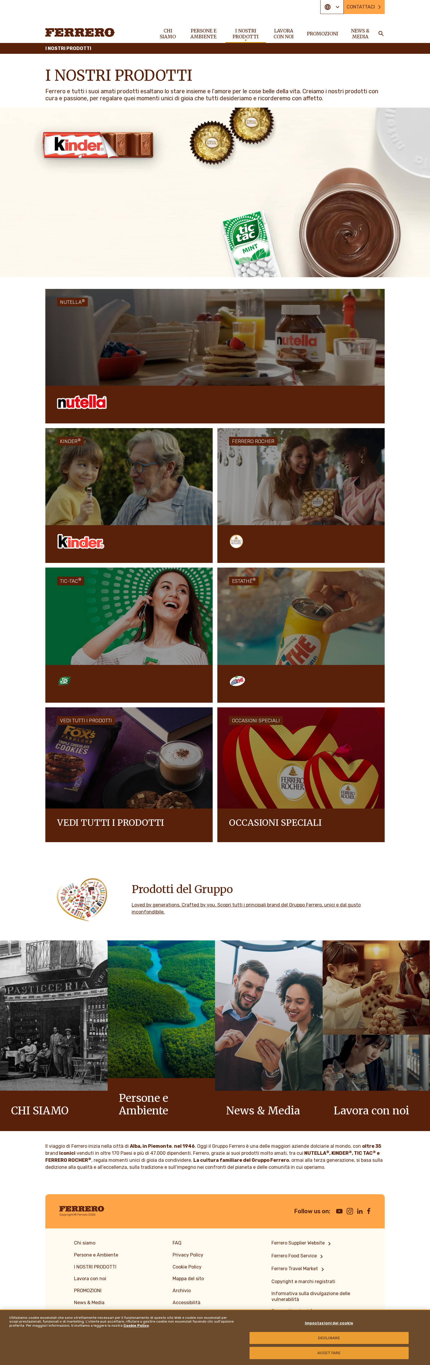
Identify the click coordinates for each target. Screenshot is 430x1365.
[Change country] (332, 7)
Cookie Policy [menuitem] (187, 1267)
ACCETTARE (328, 1353)
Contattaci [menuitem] (361, 7)
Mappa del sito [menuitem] (188, 1278)
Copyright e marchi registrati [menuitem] (303, 1281)
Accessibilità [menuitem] (186, 1302)
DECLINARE (329, 1338)
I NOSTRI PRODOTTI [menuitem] (246, 33)
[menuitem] (302, 1243)
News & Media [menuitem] (360, 33)
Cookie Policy (136, 1325)
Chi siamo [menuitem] (168, 33)
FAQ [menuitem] (177, 1243)
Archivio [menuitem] (182, 1290)
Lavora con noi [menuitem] (284, 33)
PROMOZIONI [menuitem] (322, 34)
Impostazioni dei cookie (329, 1323)
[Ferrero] (80, 32)
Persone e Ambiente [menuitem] (203, 33)
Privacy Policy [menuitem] (188, 1255)
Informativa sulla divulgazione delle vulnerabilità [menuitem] (310, 1296)
